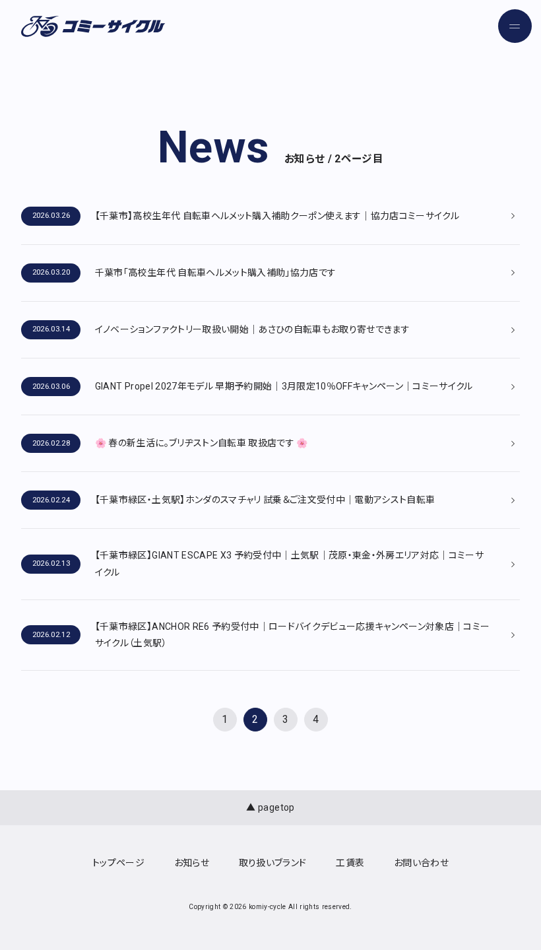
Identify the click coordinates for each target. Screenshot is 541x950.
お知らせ (191, 863)
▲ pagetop (270, 807)
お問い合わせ (421, 863)
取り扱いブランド (273, 863)
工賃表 (350, 863)
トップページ (118, 863)
